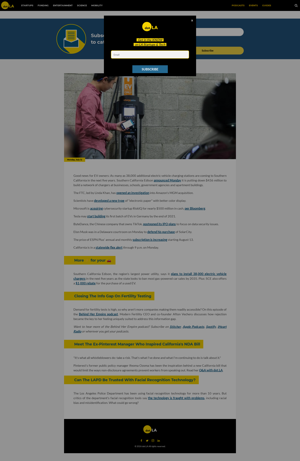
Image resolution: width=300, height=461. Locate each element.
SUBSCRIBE (150, 69)
